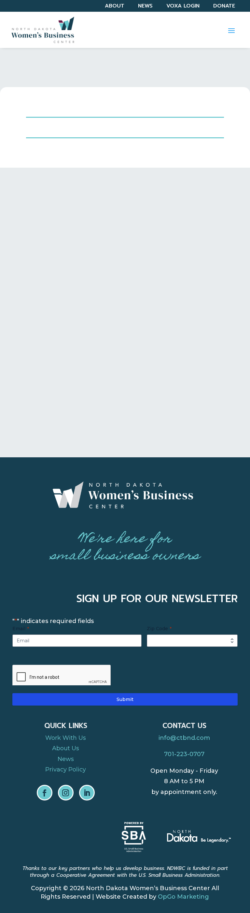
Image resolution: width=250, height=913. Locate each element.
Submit (125, 699)
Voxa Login (183, 7)
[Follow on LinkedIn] (87, 792)
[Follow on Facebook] (44, 792)
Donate (224, 7)
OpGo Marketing (183, 896)
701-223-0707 (184, 754)
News (145, 7)
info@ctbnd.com (184, 737)
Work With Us (65, 737)
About (114, 7)
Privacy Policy (65, 769)
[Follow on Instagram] (66, 792)
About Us (65, 748)
